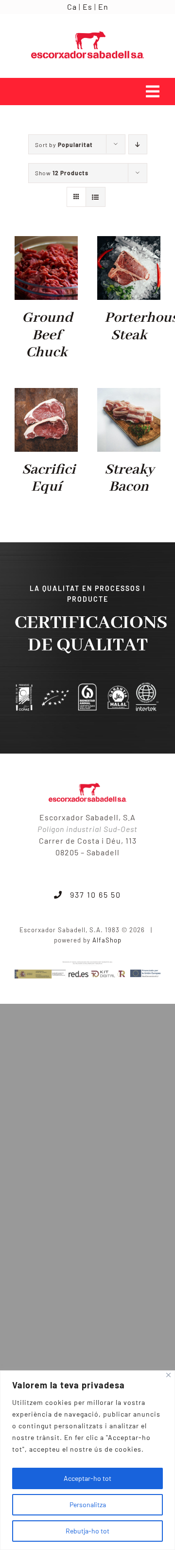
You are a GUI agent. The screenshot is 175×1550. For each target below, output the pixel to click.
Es (87, 6)
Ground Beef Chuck (47, 335)
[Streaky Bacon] (128, 394)
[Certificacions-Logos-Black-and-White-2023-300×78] (87, 685)
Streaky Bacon (129, 478)
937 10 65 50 (92, 894)
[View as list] (95, 196)
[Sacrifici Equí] (46, 394)
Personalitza (88, 1504)
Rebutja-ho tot (87, 1531)
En (103, 6)
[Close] (168, 1375)
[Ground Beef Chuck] (46, 242)
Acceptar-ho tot (87, 1478)
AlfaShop (107, 940)
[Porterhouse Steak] (128, 242)
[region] (87, 1460)
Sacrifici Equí (48, 478)
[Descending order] (137, 144)
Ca (72, 6)
